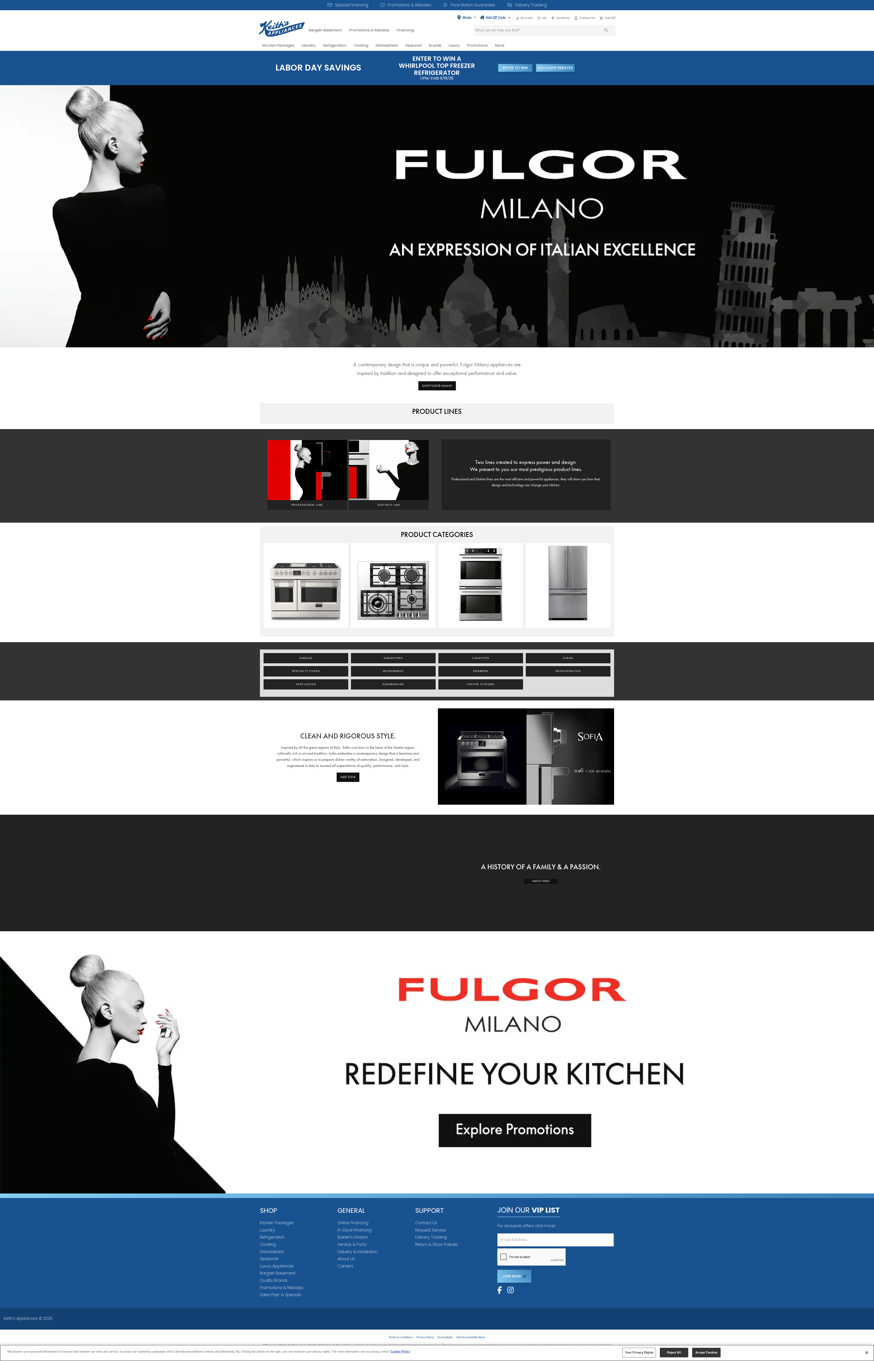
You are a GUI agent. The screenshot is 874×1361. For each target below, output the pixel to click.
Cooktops (480, 658)
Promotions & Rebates (409, 5)
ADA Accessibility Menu (470, 1337)
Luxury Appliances (277, 1266)
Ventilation (306, 684)
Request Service (430, 1230)
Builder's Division (353, 1237)
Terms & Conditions (401, 1337)
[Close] (867, 1353)
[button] (517, 18)
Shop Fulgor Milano (437, 386)
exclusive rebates (555, 67)
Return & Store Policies (436, 1244)
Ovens (568, 658)
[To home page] (282, 25)
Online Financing (353, 1223)
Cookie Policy (400, 1351)
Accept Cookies (706, 1352)
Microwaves (393, 671)
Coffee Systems (480, 684)
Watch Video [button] (541, 881)
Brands (435, 45)
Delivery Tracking (530, 5)
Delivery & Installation (358, 1251)
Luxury (454, 45)
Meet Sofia (348, 777)
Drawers (480, 671)
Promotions (477, 45)
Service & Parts (352, 1244)
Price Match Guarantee (472, 5)
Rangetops (393, 658)
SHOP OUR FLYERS (595, 68)
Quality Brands (273, 1280)
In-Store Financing (355, 1230)
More (499, 45)
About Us (346, 1259)
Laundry (309, 45)
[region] (437, 1353)
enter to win (515, 67)
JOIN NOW (511, 1276)
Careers (345, 1266)
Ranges (306, 658)
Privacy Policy (425, 1337)
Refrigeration (334, 45)
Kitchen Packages (278, 45)
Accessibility (445, 1337)
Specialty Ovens (306, 671)
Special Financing (351, 5)
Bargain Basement (325, 30)
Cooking (361, 45)
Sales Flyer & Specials (280, 1294)
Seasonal (413, 45)
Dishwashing (393, 684)
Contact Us (426, 1223)
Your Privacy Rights (639, 1352)
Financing (405, 30)
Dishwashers (387, 45)
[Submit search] (606, 30)
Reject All (674, 1352)
